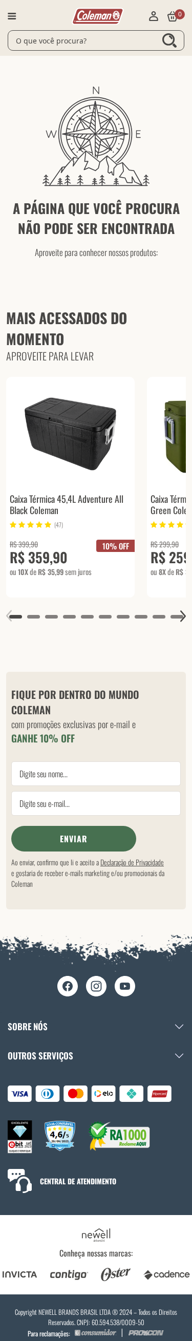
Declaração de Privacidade (132, 862)
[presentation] (9, 616)
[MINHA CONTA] (153, 16)
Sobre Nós (28, 1026)
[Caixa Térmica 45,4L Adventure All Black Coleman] (70, 432)
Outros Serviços (40, 1055)
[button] (15, 617)
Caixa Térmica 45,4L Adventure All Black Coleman (66, 504)
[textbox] (96, 40)
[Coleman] (98, 15)
